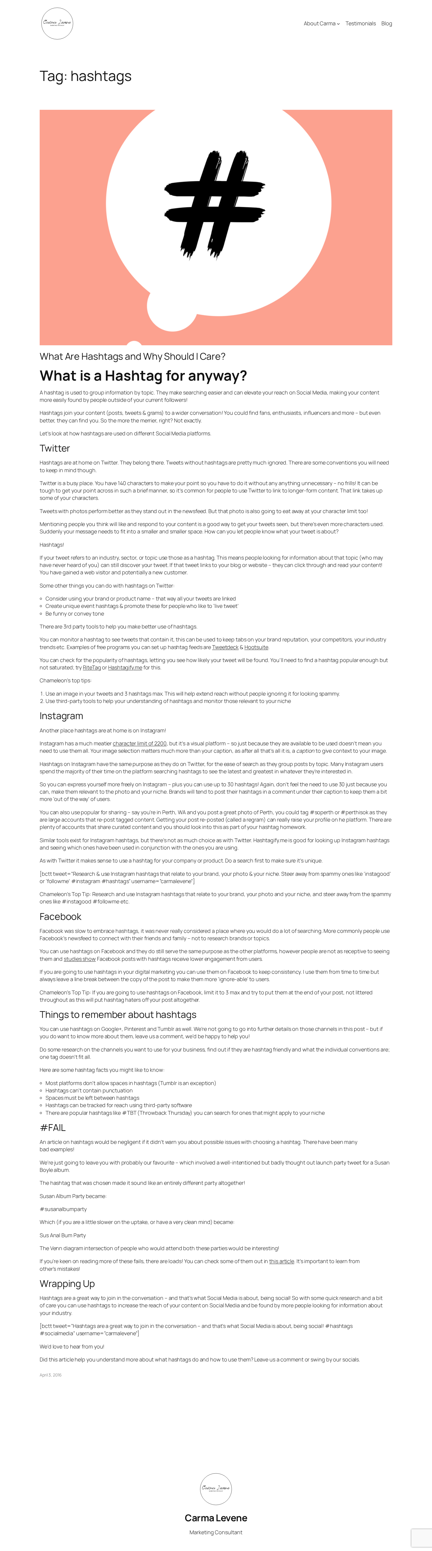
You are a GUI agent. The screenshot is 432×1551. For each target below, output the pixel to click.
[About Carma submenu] (338, 23)
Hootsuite (256, 647)
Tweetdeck (225, 647)
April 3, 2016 (51, 1375)
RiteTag (92, 667)
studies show (80, 958)
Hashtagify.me (125, 667)
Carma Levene (216, 1517)
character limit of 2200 (140, 743)
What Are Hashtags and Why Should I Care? (133, 356)
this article (281, 1261)
